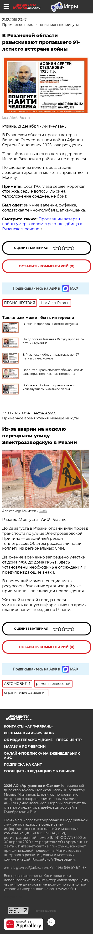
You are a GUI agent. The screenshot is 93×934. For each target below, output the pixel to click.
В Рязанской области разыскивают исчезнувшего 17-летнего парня (49, 387)
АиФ (43, 511)
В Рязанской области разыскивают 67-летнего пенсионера (51, 356)
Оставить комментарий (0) (46, 266)
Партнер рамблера (45, 910)
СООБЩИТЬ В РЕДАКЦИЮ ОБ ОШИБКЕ (39, 771)
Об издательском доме (28, 740)
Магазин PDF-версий (25, 746)
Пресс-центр (69, 740)
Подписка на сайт (23, 764)
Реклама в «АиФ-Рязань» (29, 733)
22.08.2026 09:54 (16, 413)
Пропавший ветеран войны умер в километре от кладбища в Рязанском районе (42, 224)
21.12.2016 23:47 (14, 20)
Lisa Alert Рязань (16, 117)
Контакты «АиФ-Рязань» (28, 726)
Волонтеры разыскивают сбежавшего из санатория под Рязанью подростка (53, 372)
